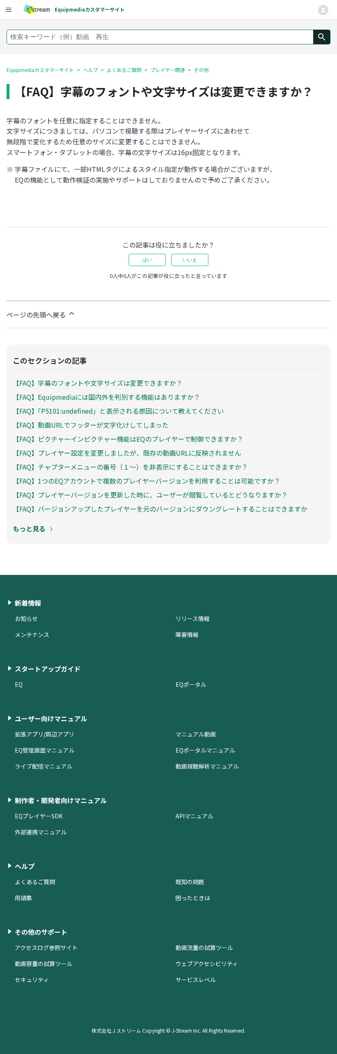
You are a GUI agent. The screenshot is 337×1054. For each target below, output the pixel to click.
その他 (201, 69)
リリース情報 (192, 618)
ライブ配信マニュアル (43, 766)
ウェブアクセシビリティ (206, 963)
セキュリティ (32, 979)
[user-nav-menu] (8, 9)
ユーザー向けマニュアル (51, 718)
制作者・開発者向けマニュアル (61, 800)
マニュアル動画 (195, 734)
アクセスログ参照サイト (46, 947)
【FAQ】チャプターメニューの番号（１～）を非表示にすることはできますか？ (130, 467)
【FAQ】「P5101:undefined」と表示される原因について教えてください (118, 411)
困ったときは (192, 898)
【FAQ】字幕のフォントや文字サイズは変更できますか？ (97, 383)
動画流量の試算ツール (204, 947)
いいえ (189, 260)
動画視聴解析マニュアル (207, 766)
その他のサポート (41, 932)
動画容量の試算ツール (43, 963)
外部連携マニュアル (41, 832)
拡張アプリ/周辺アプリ (44, 734)
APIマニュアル (194, 816)
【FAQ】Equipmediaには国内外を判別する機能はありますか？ (106, 397)
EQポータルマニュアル (205, 750)
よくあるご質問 (124, 69)
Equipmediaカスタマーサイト (40, 69)
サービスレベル (195, 979)
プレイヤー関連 (167, 69)
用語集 (23, 898)
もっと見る (29, 528)
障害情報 (187, 634)
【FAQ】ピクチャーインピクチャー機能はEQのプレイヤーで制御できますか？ (128, 439)
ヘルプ (90, 69)
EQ (19, 684)
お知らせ (26, 618)
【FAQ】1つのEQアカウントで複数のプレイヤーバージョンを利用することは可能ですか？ (146, 481)
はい (147, 260)
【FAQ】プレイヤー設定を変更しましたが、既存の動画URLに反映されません (127, 453)
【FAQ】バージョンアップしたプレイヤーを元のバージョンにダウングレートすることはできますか (160, 509)
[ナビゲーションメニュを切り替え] (323, 10)
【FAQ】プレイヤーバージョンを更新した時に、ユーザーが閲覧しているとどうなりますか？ (150, 495)
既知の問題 (189, 882)
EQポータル (190, 684)
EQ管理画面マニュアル (44, 750)
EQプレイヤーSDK (38, 816)
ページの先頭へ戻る (37, 315)
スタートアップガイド (48, 669)
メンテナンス (32, 634)
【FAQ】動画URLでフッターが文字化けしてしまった (90, 425)
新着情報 (28, 603)
